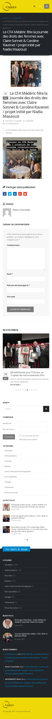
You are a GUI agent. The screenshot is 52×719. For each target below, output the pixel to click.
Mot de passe (8, 452)
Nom (10, 274)
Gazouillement (10, 194)
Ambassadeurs (11, 478)
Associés (8, 484)
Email (25, 194)
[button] (16, 413)
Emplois (8, 489)
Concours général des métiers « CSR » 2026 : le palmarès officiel (31, 655)
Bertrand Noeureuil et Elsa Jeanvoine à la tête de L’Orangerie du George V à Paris (29, 539)
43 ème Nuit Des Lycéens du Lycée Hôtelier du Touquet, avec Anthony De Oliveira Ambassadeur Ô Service (27, 690)
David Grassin (11, 675)
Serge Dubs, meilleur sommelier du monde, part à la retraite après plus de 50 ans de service (30, 551)
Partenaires (9, 510)
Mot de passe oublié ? (28, 462)
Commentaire (13, 245)
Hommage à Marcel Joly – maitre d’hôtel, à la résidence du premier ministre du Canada (30, 642)
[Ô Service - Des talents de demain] (10, 6)
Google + (20, 194)
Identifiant (7, 446)
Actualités (30, 121)
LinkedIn (15, 194)
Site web (11, 296)
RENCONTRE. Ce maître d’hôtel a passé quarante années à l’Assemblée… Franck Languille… (27, 678)
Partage (8, 505)
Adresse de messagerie (18, 285)
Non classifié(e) (11, 499)
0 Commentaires (12, 123)
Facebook (5, 194)
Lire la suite (15, 407)
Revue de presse (11, 515)
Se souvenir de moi (30, 458)
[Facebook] (40, 6)
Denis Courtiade (15, 121)
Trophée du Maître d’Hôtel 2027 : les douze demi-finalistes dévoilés (28, 528)
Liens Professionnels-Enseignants (18, 494)
